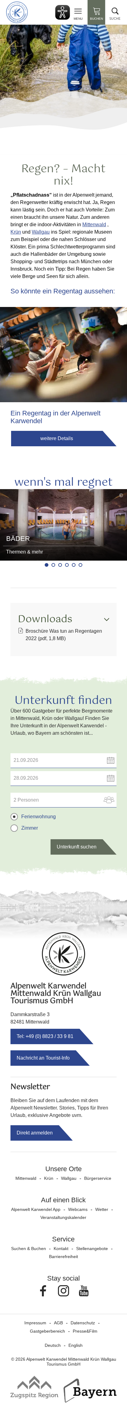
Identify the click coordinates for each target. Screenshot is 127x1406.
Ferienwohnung (38, 816)
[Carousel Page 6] (80, 565)
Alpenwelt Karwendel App (35, 1209)
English (75, 1345)
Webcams (78, 1209)
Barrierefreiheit (63, 1256)
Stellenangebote (92, 1248)
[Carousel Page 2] (53, 565)
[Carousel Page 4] (67, 565)
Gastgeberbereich (47, 1331)
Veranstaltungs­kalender (63, 1217)
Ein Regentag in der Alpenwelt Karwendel (55, 417)
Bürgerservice (97, 1178)
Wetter (101, 1209)
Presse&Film (85, 1331)
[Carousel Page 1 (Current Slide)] (46, 565)
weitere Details (56, 438)
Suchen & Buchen (28, 1248)
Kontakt (61, 1248)
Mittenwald (94, 224)
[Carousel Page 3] (60, 565)
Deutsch (53, 1345)
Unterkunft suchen (76, 846)
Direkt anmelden (35, 1132)
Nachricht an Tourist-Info (43, 1058)
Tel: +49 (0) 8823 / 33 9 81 (45, 1036)
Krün (15, 232)
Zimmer (29, 828)
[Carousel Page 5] (74, 565)
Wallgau (41, 232)
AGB (58, 1322)
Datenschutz (83, 1322)
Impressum (35, 1322)
